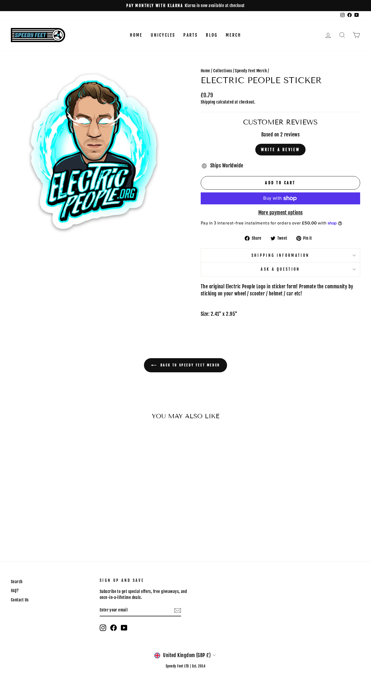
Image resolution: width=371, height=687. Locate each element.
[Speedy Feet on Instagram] (103, 627)
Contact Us (20, 599)
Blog (212, 35)
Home (136, 35)
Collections (222, 70)
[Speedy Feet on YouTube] (124, 627)
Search (17, 581)
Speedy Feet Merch (251, 70)
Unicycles (163, 35)
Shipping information (280, 255)
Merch (233, 35)
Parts (190, 35)
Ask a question (280, 269)
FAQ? (15, 590)
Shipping (208, 102)
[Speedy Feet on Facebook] (113, 627)
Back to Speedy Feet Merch (189, 365)
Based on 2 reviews (280, 135)
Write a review (280, 149)
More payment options (280, 213)
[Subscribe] (177, 610)
